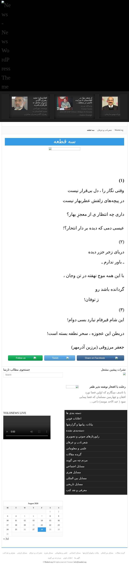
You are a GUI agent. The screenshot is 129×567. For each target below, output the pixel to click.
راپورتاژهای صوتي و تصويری (82, 436)
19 (25, 525)
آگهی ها (77, 558)
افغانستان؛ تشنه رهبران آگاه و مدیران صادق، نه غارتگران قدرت (40, 101)
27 (33, 529)
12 (25, 520)
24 (7, 529)
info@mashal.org (80, 562)
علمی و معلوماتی (76, 448)
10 (7, 520)
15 (50, 520)
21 (42, 525)
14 (42, 520)
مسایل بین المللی (76, 478)
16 (59, 520)
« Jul (6, 538)
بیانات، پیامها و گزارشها (79, 424)
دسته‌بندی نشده (75, 430)
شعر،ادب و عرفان (104, 130)
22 (50, 525)
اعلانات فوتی (73, 418)
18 (16, 525)
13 (33, 520)
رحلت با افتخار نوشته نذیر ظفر (108, 386)
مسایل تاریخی (74, 484)
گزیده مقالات (73, 454)
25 (16, 529)
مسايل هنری (73, 472)
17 (7, 525)
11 (16, 520)
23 (59, 525)
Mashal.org (119, 130)
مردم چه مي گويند (77, 460)
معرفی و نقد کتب (76, 490)
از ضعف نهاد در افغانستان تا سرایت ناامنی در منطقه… (83, 100)
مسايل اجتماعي (75, 466)
